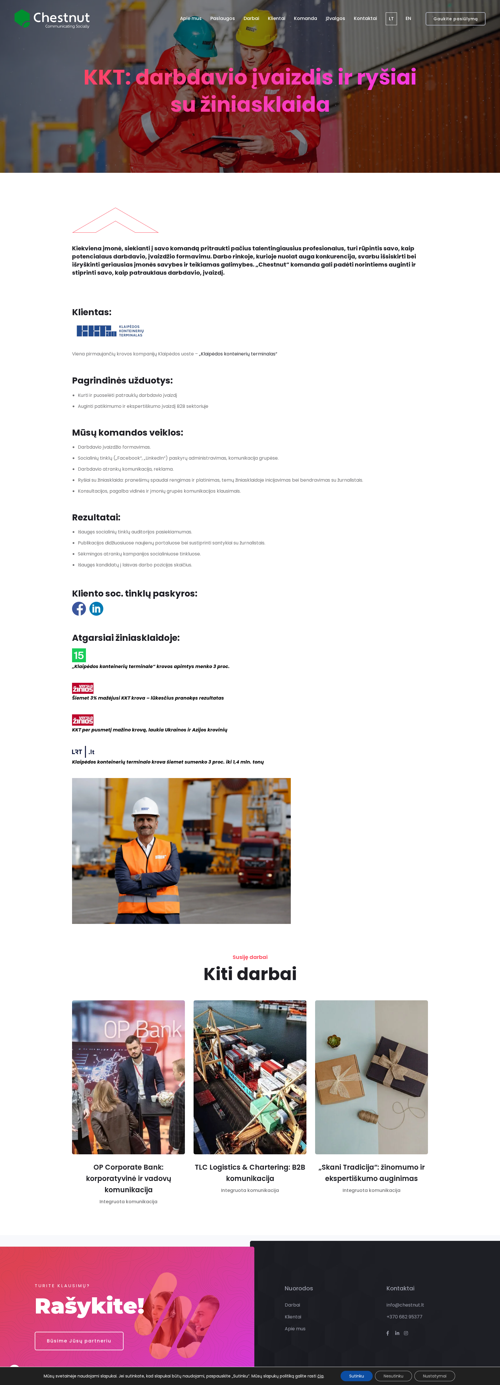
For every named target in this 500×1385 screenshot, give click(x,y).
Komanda (305, 18)
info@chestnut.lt (405, 1305)
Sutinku (356, 1376)
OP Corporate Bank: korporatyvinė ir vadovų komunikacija (128, 1178)
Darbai (251, 18)
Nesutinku (393, 1376)
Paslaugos (222, 18)
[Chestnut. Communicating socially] (51, 18)
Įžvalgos (335, 18)
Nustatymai (434, 1376)
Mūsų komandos (110, 432)
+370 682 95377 (404, 1317)
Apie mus (191, 18)
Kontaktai (365, 18)
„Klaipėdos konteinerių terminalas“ (238, 354)
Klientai (276, 18)
